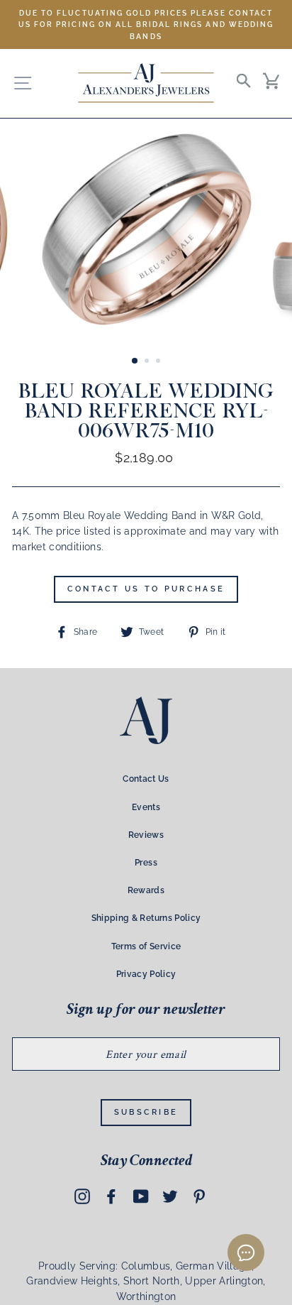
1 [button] (135, 361)
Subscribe (146, 1112)
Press (146, 863)
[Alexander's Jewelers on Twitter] (170, 1195)
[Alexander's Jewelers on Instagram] (82, 1195)
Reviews (146, 835)
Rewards (146, 890)
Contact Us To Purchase (146, 589)
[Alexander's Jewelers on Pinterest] (199, 1195)
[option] (146, 24)
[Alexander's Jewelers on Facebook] (111, 1195)
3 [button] (159, 362)
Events (146, 807)
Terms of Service (146, 946)
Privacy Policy (146, 974)
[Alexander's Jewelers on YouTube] (141, 1195)
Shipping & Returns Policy (146, 918)
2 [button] (148, 362)
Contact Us (146, 779)
